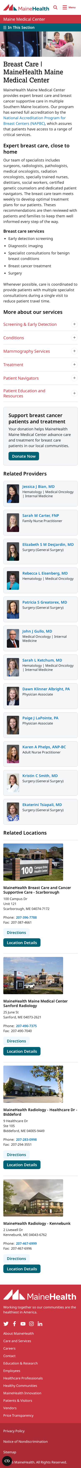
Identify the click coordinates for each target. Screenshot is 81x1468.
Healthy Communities (20, 1385)
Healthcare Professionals (23, 1378)
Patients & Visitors (17, 1400)
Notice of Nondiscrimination (25, 1441)
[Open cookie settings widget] (7, 1461)
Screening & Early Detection (30, 324)
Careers (9, 1348)
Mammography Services (26, 351)
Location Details (23, 942)
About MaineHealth (18, 1333)
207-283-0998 (26, 1139)
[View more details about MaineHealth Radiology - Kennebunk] (33, 1198)
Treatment (13, 364)
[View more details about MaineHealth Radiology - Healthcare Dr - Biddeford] (33, 1084)
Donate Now (24, 456)
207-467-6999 (26, 1243)
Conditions (13, 338)
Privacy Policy (14, 1431)
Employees (11, 1370)
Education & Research (20, 1363)
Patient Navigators (21, 378)
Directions (18, 932)
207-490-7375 (26, 1026)
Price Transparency (18, 1415)
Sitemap (9, 1452)
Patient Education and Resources (24, 393)
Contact (9, 1356)
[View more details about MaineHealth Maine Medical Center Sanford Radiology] (33, 975)
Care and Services (17, 1341)
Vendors (10, 1408)
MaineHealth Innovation (22, 1393)
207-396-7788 (26, 917)
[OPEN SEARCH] (55, 7)
